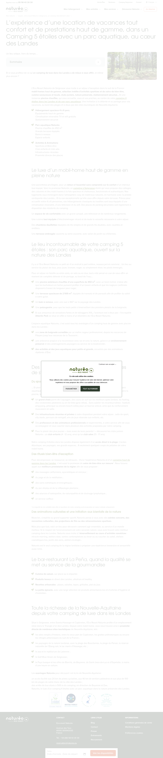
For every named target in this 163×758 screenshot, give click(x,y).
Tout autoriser (90, 388)
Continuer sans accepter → (107, 364)
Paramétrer (71, 388)
